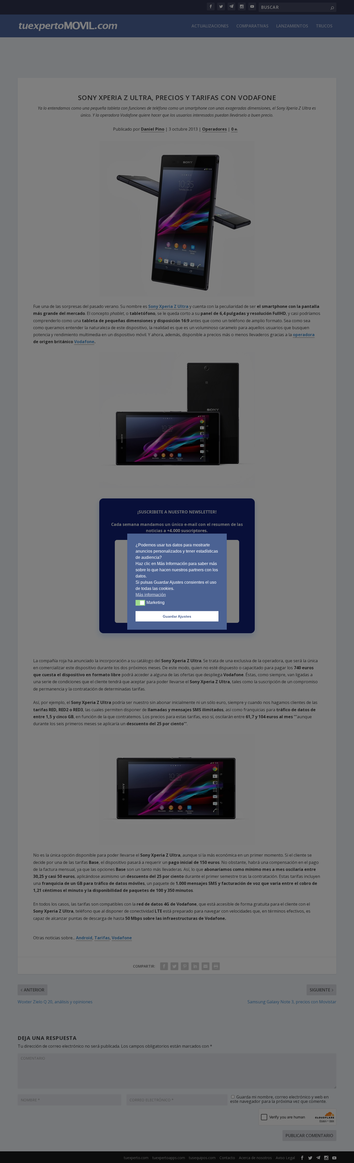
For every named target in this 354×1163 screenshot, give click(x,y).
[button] (140, 602)
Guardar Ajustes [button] (177, 616)
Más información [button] (151, 594)
